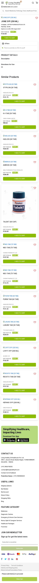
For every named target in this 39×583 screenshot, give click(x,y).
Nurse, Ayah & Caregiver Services (11, 520)
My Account (5, 492)
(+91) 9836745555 (6, 466)
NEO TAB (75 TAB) (10, 248)
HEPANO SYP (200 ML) (11, 402)
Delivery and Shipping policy (9, 568)
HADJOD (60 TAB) (10, 139)
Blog (2, 501)
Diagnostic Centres (7, 514)
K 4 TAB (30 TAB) (9, 113)
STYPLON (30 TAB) (10, 88)
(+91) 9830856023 (19, 476)
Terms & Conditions (17, 565)
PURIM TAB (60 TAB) (11, 299)
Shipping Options (6, 486)
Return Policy (5, 495)
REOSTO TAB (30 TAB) (11, 377)
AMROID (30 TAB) (9, 165)
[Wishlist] (37, 3)
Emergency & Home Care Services (12, 517)
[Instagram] (9, 559)
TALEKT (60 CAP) (9, 222)
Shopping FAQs (6, 498)
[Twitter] (5, 559)
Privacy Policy (5, 565)
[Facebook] (1, 559)
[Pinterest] (17, 559)
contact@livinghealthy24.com (10, 470)
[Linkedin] (12, 559)
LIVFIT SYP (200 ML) (11, 351)
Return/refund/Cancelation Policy (11, 570)
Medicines (4, 511)
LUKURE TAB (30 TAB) (11, 325)
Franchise (4, 527)
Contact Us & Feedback (8, 473)
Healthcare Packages (7, 523)
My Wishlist (4, 489)
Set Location (10, 6)
